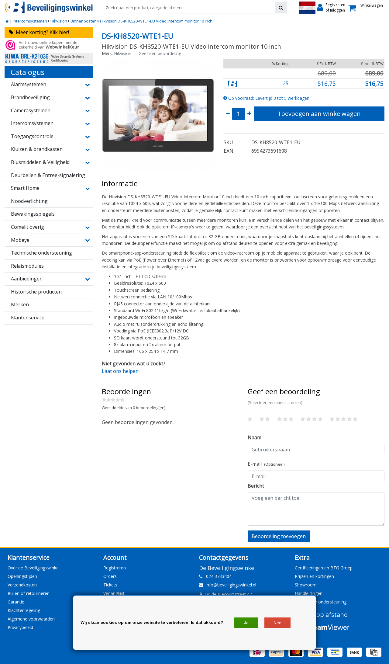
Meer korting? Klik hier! (41, 32)
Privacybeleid (20, 627)
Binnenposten (84, 21)
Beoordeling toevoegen (279, 536)
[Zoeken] (281, 7)
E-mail (266, 464)
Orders (110, 576)
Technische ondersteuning (320, 602)
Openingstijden (22, 576)
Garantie (16, 602)
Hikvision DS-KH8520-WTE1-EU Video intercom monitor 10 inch (156, 21)
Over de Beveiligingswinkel (34, 568)
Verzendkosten (22, 585)
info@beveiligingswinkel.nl (231, 585)
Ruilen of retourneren (29, 593)
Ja (246, 622)
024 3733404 (217, 576)
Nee (277, 622)
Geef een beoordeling (160, 53)
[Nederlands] (307, 8)
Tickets (110, 585)
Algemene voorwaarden (31, 619)
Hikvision (58, 21)
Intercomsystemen (30, 21)
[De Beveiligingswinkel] (49, 7)
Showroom (306, 585)
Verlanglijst (114, 593)
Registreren (114, 568)
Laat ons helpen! (120, 371)
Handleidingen (308, 593)
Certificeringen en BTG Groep (324, 568)
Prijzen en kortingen (314, 576)
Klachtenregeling (24, 610)
